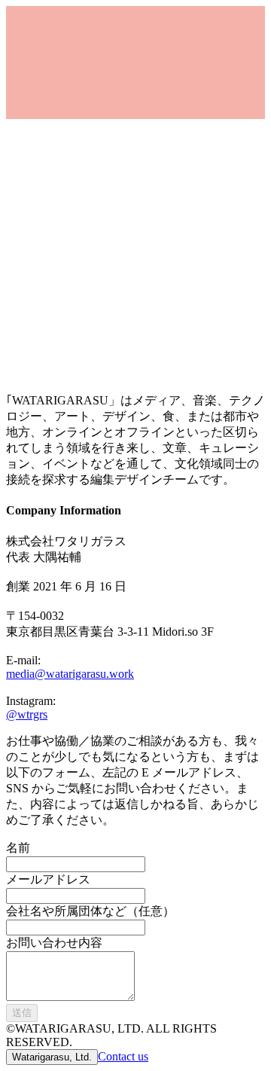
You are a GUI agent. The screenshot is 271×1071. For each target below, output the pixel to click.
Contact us (123, 1056)
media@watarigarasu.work (70, 673)
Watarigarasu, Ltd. (52, 1057)
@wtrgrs (26, 714)
